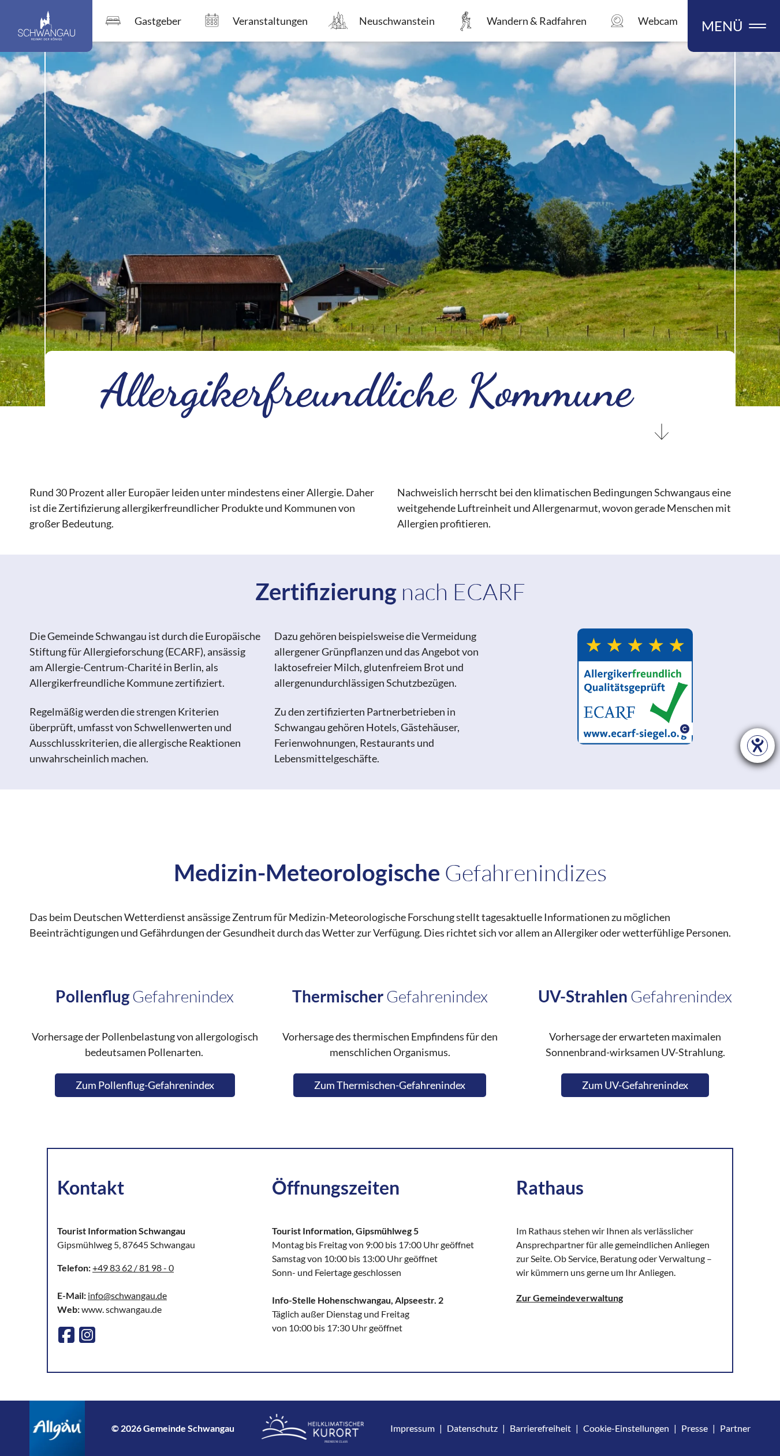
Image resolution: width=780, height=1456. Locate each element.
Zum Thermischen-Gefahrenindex (389, 1085)
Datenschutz (472, 1428)
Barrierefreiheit (540, 1428)
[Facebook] (66, 1335)
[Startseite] (46, 26)
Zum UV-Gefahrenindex (635, 1085)
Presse (694, 1428)
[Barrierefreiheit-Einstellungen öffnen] (757, 745)
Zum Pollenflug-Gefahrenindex (145, 1085)
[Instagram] (87, 1335)
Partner (735, 1428)
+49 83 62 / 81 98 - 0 (133, 1267)
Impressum (412, 1428)
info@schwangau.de (127, 1295)
